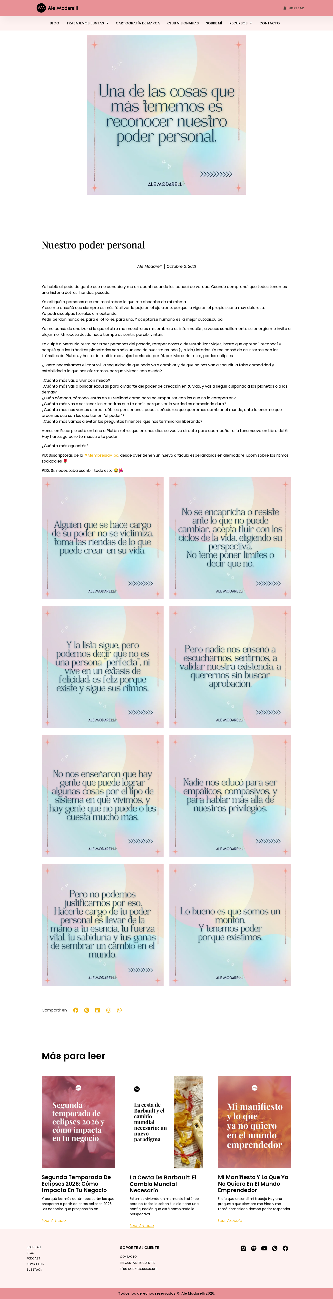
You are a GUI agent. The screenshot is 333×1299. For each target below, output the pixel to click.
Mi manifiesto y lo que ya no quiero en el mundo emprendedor (253, 1184)
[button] (76, 1010)
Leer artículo (54, 1220)
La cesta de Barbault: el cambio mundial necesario (163, 1184)
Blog (54, 23)
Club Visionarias (183, 23)
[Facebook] (285, 1248)
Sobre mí (214, 23)
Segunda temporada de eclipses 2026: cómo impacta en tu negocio (76, 1184)
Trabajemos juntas (85, 23)
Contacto (269, 23)
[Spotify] (254, 1248)
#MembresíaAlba (101, 455)
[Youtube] (264, 1248)
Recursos (238, 23)
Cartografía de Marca (138, 23)
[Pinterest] (275, 1248)
